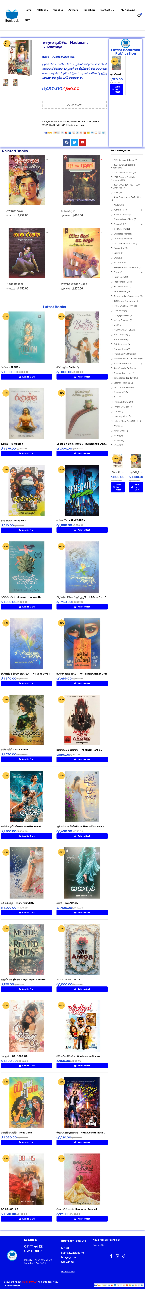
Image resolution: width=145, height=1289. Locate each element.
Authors (58, 121)
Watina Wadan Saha (74, 283)
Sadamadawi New (122, 373)
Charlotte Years (121, 234)
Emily (116, 258)
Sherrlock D (119, 392)
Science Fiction (121, 383)
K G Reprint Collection (124, 301)
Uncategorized (121, 416)
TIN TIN (118, 411)
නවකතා (69, 125)
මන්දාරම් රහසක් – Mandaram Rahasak (77, 1209)
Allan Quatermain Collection (127, 197)
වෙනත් (117, 445)
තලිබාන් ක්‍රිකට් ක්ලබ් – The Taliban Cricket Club (81, 673)
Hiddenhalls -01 (121, 282)
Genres (117, 272)
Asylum (117, 205)
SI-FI (116, 397)
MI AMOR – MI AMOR (68, 979)
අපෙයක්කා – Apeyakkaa (14, 520)
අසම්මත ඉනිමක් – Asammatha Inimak (21, 826)
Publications (120, 363)
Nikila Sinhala (120, 339)
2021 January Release (124, 160)
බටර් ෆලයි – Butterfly (68, 367)
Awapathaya (14, 210)
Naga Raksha (15, 283)
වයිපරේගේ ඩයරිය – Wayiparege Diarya (78, 1056)
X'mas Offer (119, 431)
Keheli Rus (119, 310)
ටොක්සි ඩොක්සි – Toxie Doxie (17, 1132)
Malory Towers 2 (122, 320)
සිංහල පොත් (79, 125)
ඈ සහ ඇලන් (68, 210)
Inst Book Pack (121, 286)
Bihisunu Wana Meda (124, 219)
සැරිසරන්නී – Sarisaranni (14, 749)
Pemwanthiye (120, 349)
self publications (122, 387)
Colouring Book (121, 238)
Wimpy (117, 426)
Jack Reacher (120, 291)
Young (117, 435)
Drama (117, 253)
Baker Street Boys (122, 214)
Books (66, 121)
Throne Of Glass (121, 407)
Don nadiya (119, 248)
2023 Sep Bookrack (123, 172)
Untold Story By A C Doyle (126, 421)
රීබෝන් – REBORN (10, 367)
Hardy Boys (119, 277)
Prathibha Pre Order (123, 354)
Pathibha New (120, 344)
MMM (116, 325)
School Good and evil (124, 378)
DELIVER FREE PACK (124, 243)
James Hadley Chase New (126, 296)
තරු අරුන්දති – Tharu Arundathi (17, 903)
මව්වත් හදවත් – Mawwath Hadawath (21, 597)
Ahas (116, 192)
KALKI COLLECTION (124, 306)
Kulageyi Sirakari (121, 315)
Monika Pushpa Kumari (81, 121)
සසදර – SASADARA (67, 903)
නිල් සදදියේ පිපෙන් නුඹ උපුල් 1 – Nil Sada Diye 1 (25, 673)
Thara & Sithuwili (122, 402)
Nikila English (120, 334)
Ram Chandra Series (123, 368)
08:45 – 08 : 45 (9, 1209)
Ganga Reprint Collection (126, 267)
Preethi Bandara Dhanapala (127, 358)
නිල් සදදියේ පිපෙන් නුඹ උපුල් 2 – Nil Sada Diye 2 (81, 597)
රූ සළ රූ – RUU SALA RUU (14, 1056)
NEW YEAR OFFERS (123, 330)
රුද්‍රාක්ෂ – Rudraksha (12, 443)
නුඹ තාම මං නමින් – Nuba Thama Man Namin (80, 826)
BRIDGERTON (121, 229)
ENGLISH (118, 262)
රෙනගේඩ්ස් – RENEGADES (70, 520)
